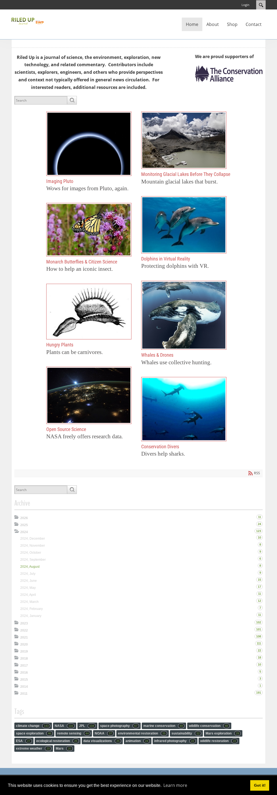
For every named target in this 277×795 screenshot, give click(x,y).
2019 (24, 651)
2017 (24, 665)
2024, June (28, 581)
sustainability (186, 733)
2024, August (29, 567)
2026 (24, 518)
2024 (24, 532)
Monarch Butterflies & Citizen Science (89, 229)
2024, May (28, 588)
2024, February (31, 609)
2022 (24, 630)
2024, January (30, 616)
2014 (24, 687)
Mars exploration (222, 733)
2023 (24, 623)
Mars (63, 748)
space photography (118, 726)
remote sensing (73, 733)
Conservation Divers (183, 409)
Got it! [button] (260, 785)
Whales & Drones (183, 315)
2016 (24, 672)
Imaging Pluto (89, 144)
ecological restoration (56, 741)
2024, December (32, 538)
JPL (86, 726)
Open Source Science (89, 395)
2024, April (28, 595)
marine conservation (163, 726)
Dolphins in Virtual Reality (183, 224)
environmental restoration (142, 733)
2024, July (27, 574)
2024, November (32, 545)
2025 (24, 525)
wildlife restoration (218, 741)
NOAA (103, 733)
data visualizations (101, 741)
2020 (24, 644)
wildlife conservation (208, 726)
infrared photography (174, 741)
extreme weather (33, 748)
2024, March (29, 602)
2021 (24, 637)
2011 (24, 694)
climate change (32, 726)
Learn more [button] (175, 785)
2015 (24, 680)
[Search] (72, 100)
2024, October (30, 553)
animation (137, 741)
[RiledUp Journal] (27, 20)
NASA (64, 726)
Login (245, 5)
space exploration (33, 733)
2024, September (33, 560)
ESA (23, 741)
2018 (24, 658)
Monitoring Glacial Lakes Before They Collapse (183, 140)
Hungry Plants (89, 311)
